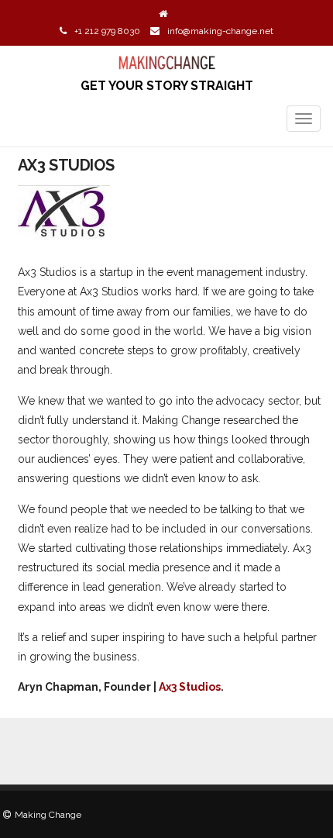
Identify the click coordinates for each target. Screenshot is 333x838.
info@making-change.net (220, 31)
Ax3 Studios (190, 687)
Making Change (48, 814)
